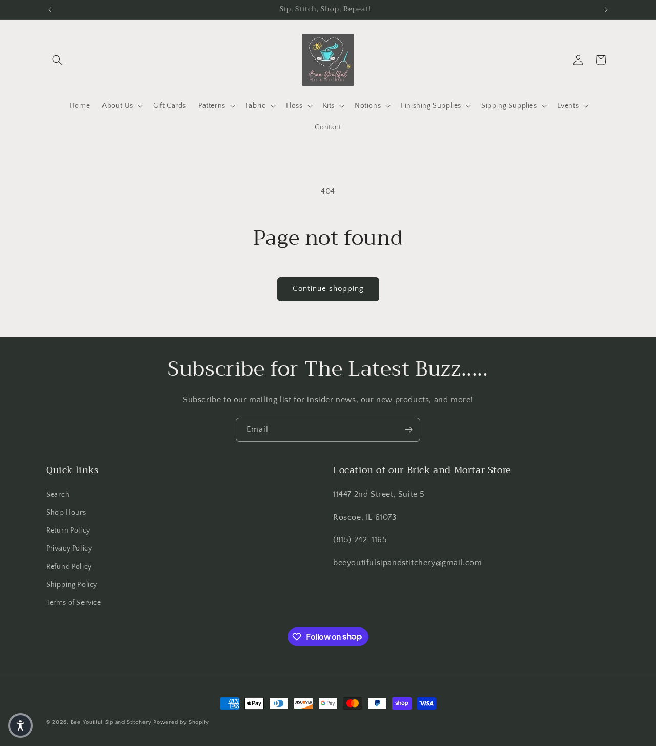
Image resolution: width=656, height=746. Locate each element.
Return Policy (68, 530)
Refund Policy (69, 566)
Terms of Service (73, 602)
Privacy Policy (69, 548)
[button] (57, 60)
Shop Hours (66, 512)
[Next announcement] (606, 9)
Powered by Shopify (181, 722)
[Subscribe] (408, 430)
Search (58, 494)
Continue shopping (328, 288)
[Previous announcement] (49, 9)
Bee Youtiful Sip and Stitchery (111, 722)
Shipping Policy (71, 584)
